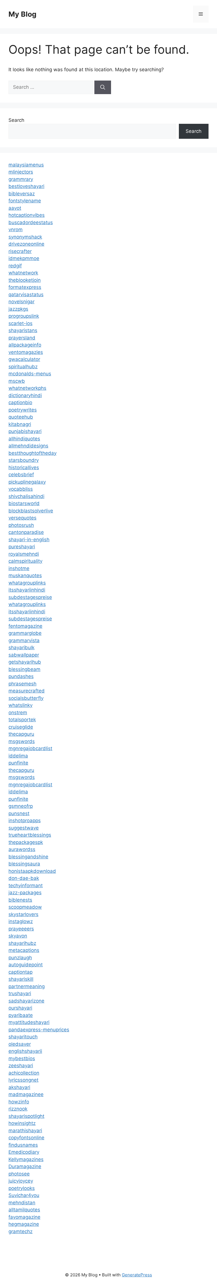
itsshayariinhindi (26, 590)
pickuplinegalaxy (27, 482)
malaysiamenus (26, 165)
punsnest (18, 813)
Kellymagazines (26, 1159)
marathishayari (25, 1130)
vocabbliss (20, 489)
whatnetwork (23, 273)
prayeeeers (21, 929)
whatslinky (20, 705)
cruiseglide (20, 727)
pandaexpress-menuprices (38, 1029)
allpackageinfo (24, 345)
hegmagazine (23, 1224)
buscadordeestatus (30, 222)
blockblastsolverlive (30, 511)
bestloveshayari (26, 186)
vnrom (15, 229)
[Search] (102, 87)
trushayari (19, 993)
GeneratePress (137, 1274)
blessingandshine (28, 856)
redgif (15, 266)
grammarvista (24, 640)
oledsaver (19, 1044)
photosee (19, 1174)
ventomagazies (25, 352)
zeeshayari (20, 1065)
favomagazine (24, 1217)
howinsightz (22, 1123)
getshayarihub (24, 662)
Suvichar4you (23, 1195)
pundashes (21, 676)
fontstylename (24, 200)
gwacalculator (24, 359)
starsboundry (23, 460)
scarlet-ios (20, 323)
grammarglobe (25, 633)
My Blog (22, 14)
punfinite (18, 763)
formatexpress (24, 287)
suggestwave (23, 828)
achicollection (23, 1073)
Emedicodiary (23, 1152)
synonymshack (25, 237)
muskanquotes (25, 575)
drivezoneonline (26, 244)
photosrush (21, 525)
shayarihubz (22, 943)
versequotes (22, 518)
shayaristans (22, 330)
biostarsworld (24, 503)
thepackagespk (25, 842)
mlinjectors (20, 172)
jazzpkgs (18, 309)
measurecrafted (26, 691)
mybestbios (21, 1058)
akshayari (19, 1087)
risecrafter (20, 251)
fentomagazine (25, 626)
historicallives (23, 467)
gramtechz (20, 1231)
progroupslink (23, 316)
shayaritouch (23, 1037)
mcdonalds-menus (29, 373)
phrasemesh (22, 684)
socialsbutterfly (26, 698)
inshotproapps (24, 820)
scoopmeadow (25, 907)
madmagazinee (26, 1094)
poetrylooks (21, 1188)
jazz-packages (25, 892)
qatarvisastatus (26, 294)
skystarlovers (23, 914)
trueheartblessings (29, 835)
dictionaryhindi (25, 395)
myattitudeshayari (28, 1022)
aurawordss (21, 849)
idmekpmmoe (23, 258)
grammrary (20, 179)
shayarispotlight (26, 1116)
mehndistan (21, 1202)
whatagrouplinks (27, 583)
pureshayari (21, 546)
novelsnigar (21, 301)
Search (16, 120)
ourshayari (20, 1008)
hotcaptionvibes (26, 215)
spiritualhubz (23, 366)
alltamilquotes (24, 1209)
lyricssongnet (23, 1080)
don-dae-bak (23, 878)
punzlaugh (20, 957)
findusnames (23, 1145)
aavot (14, 208)
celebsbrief (21, 474)
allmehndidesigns (28, 446)
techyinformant (25, 885)
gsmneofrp (20, 806)
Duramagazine (24, 1166)
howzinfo (18, 1102)
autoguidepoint (25, 964)
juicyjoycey (20, 1181)
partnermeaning (26, 986)
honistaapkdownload (32, 871)
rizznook (17, 1109)
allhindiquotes (24, 438)
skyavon (17, 936)
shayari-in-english (28, 539)
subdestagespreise (30, 597)
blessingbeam (24, 669)
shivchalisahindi (26, 496)
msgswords (21, 741)
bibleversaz (21, 193)
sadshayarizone (26, 1001)
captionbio (20, 402)
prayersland (21, 338)
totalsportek (22, 719)
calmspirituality (25, 561)
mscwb (16, 381)
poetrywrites (22, 410)
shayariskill (20, 979)
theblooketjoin (24, 280)
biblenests (20, 900)
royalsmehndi (23, 554)
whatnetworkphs (27, 388)
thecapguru (21, 734)
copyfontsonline (26, 1137)
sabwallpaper (23, 655)
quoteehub (20, 417)
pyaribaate (20, 1015)
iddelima (18, 756)
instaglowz (20, 921)
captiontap (20, 972)
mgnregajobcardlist (30, 748)
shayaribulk (21, 647)
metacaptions (23, 950)
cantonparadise (26, 532)
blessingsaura (24, 864)
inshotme (18, 568)
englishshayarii (25, 1051)
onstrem (17, 712)
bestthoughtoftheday (32, 453)
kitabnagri (19, 424)
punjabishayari (25, 431)
